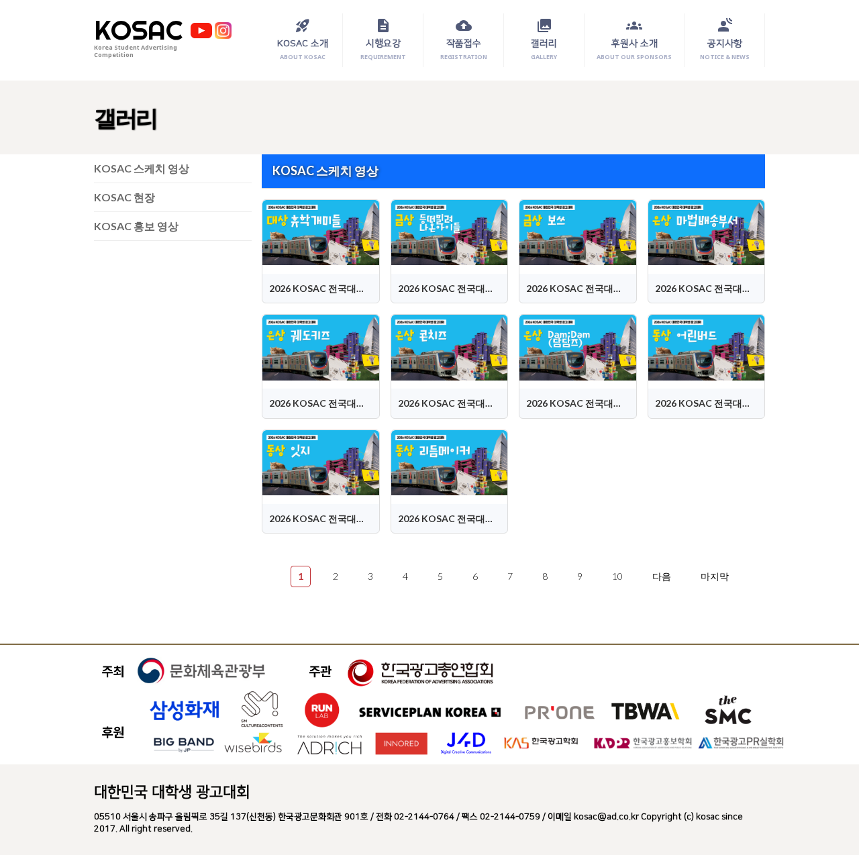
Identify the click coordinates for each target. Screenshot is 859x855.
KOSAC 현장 (124, 197)
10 (617, 576)
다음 (661, 576)
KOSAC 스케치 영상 (141, 168)
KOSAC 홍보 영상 (136, 225)
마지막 (715, 576)
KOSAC (138, 30)
